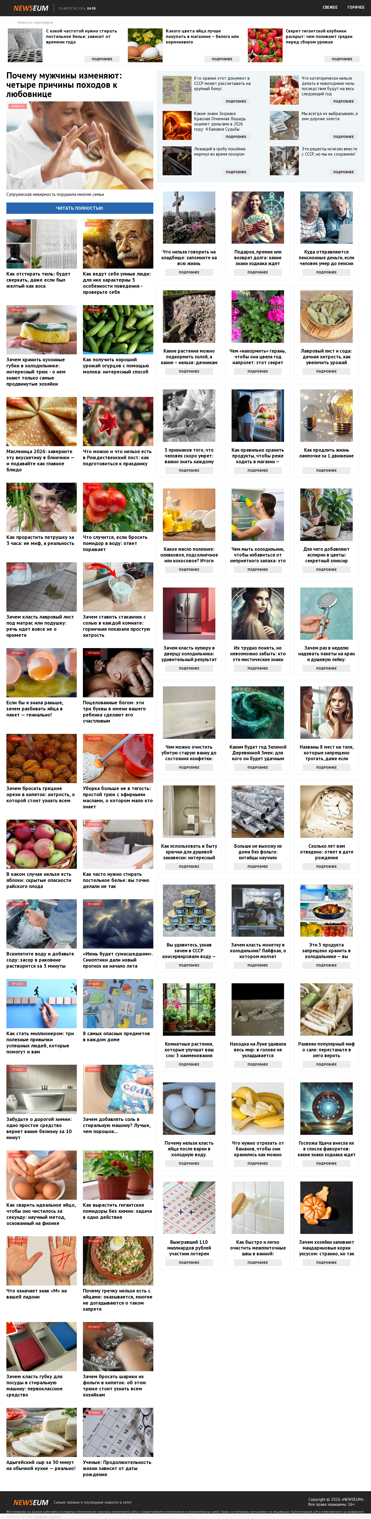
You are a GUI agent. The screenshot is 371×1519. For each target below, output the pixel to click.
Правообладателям (47, 1516)
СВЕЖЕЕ (330, 7)
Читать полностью (79, 208)
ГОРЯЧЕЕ (356, 7)
